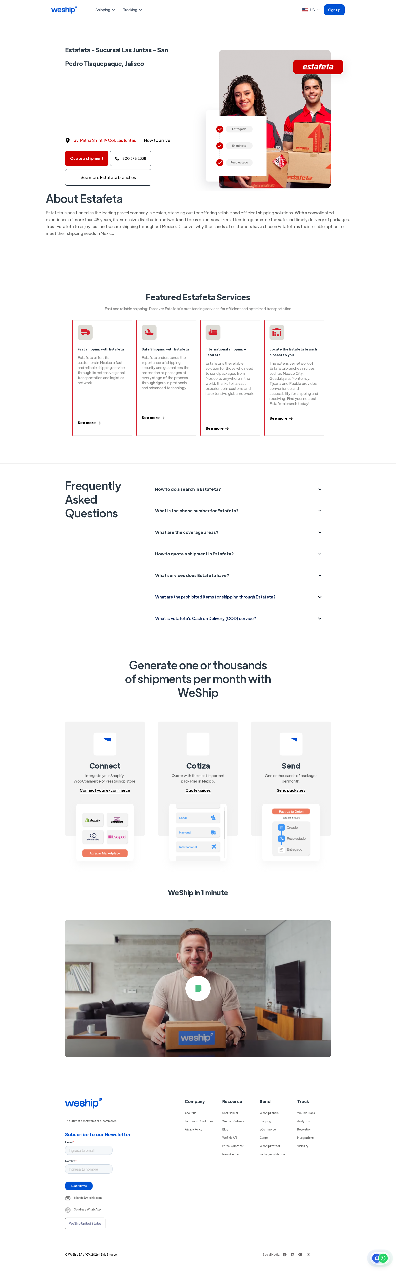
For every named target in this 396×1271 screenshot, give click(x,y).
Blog (225, 1129)
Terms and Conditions (199, 1121)
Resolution (304, 1129)
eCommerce (268, 1129)
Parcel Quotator (232, 1146)
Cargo (264, 1137)
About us (190, 1113)
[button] (105, 10)
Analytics (303, 1121)
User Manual (230, 1113)
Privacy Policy (193, 1129)
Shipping (265, 1121)
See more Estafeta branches (108, 177)
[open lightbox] (198, 988)
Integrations (305, 1137)
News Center (230, 1154)
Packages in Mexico (272, 1154)
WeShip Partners (233, 1121)
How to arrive (157, 140)
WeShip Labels (269, 1113)
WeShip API (229, 1137)
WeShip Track (306, 1113)
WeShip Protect (270, 1146)
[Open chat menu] (380, 1258)
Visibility (302, 1146)
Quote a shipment (86, 158)
